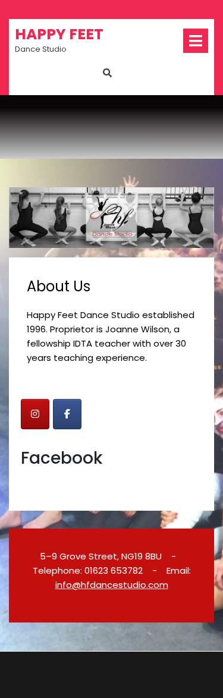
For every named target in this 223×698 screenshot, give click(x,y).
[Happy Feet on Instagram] (35, 414)
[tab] (195, 40)
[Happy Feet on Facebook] (67, 414)
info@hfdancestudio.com (111, 584)
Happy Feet (59, 34)
